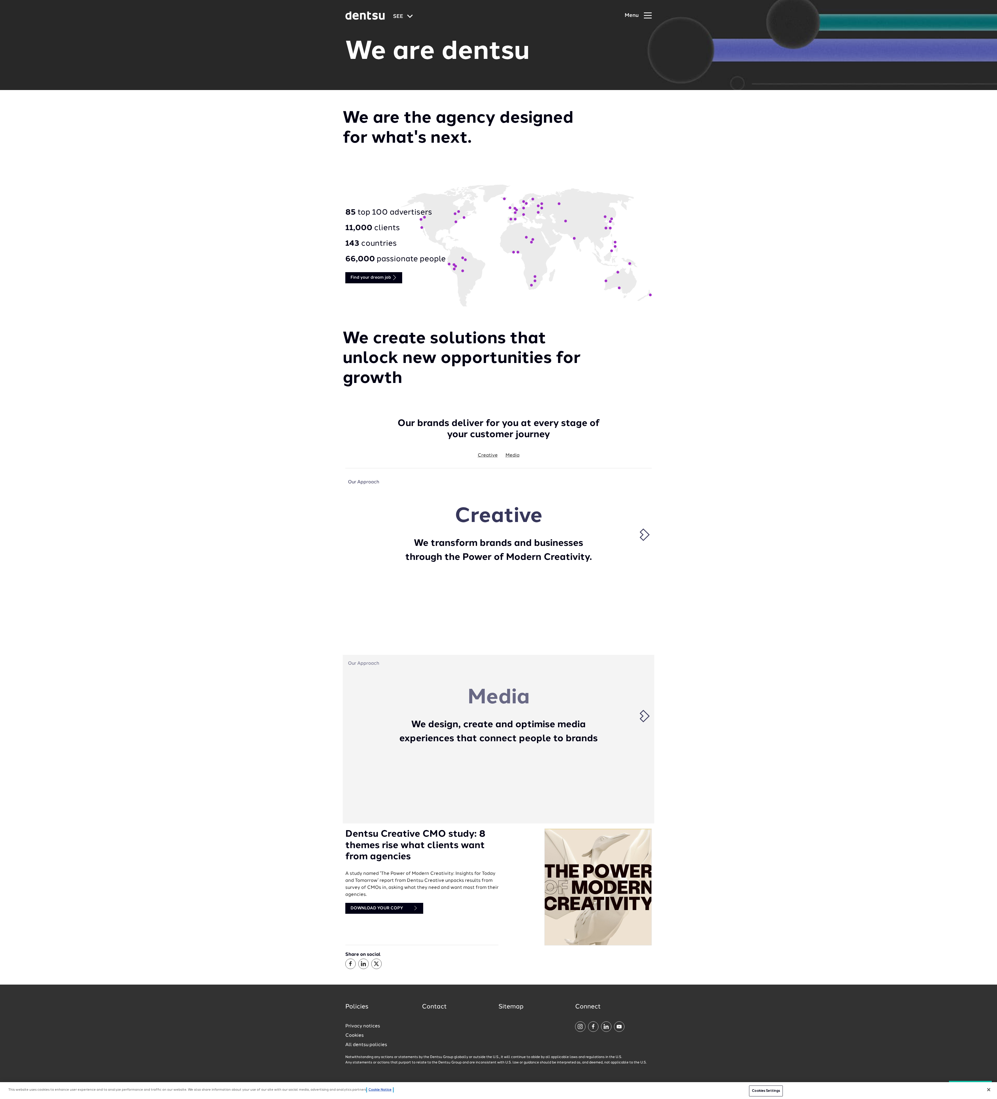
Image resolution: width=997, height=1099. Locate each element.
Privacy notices (362, 1026)
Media (513, 455)
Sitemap (510, 1007)
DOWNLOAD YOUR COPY (377, 908)
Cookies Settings (766, 1091)
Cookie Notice (380, 1089)
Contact (434, 1007)
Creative (488, 455)
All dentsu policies (366, 1044)
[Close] (988, 1089)
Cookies (354, 1035)
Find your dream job (371, 278)
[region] (498, 1090)
